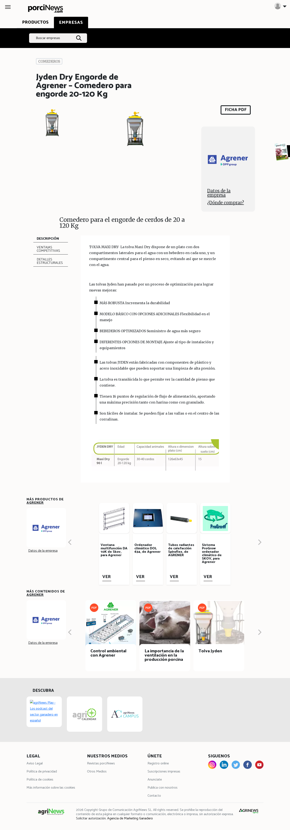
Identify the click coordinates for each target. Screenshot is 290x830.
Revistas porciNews (101, 763)
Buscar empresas (48, 38)
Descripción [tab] (48, 239)
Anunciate (155, 779)
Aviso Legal (35, 763)
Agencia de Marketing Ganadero (130, 818)
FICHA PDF (235, 109)
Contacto (154, 796)
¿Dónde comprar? (225, 202)
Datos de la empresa (219, 193)
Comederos (49, 61)
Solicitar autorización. (91, 818)
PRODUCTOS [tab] (35, 22)
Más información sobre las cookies (51, 788)
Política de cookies (40, 779)
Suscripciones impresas (164, 771)
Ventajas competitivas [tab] (48, 249)
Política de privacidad (42, 771)
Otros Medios (97, 771)
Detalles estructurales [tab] (50, 261)
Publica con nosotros (162, 788)
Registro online (158, 763)
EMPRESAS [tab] (71, 22)
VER (106, 576)
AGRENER (35, 503)
